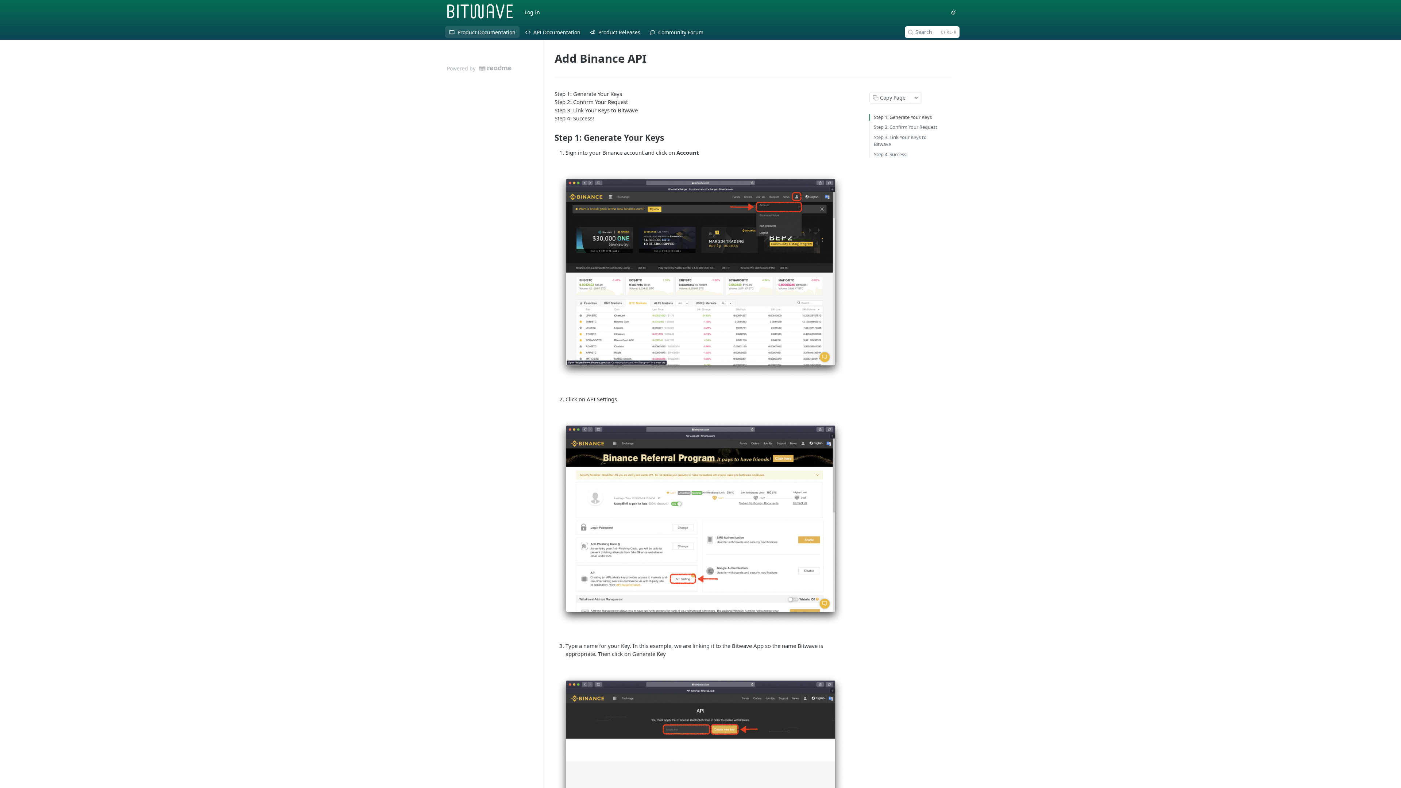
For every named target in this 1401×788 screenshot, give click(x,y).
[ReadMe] (495, 68)
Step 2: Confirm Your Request (905, 127)
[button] (700, 275)
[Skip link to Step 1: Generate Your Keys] (550, 138)
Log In (532, 12)
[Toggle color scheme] (954, 12)
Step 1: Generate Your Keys (903, 117)
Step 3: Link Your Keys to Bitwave (900, 141)
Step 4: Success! (891, 154)
